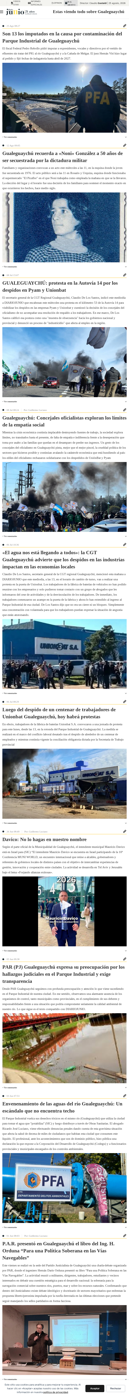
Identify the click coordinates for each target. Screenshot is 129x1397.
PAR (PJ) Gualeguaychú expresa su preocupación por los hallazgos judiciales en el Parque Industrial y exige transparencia (63, 974)
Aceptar (95, 1388)
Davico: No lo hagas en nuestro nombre (44, 839)
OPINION (56, 3)
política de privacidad (55, 1392)
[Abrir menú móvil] (1, 12)
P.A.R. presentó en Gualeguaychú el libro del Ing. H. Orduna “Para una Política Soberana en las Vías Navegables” (58, 1251)
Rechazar (115, 1388)
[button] (64, 137)
